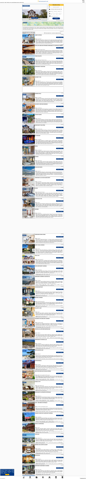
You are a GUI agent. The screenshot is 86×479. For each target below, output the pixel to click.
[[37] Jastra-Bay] (28, 438)
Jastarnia (24, 35)
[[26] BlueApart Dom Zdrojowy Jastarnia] (28, 323)
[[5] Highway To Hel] (28, 81)
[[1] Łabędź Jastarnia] (28, 39)
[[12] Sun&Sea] (28, 161)
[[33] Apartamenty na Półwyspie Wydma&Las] (28, 396)
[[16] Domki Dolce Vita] (28, 203)
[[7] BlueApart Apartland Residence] (28, 108)
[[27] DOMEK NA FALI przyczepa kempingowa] (28, 333)
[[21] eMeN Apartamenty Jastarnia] (28, 270)
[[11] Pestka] (28, 150)
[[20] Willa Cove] (28, 260)
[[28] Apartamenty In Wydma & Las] (28, 344)
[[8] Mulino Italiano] (28, 119)
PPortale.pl (4, 478)
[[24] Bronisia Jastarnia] (28, 302)
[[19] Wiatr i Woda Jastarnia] (28, 249)
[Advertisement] (43, 226)
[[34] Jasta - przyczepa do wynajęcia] (28, 407)
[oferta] (25, 85)
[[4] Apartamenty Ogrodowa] (28, 71)
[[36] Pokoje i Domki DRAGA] (28, 428)
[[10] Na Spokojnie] (28, 140)
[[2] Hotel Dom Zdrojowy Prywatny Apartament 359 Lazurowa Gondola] (28, 50)
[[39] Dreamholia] (28, 459)
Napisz (85, 478)
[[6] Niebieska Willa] (28, 98)
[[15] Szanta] (28, 192)
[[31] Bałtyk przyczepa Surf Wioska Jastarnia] (28, 375)
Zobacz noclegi (60, 37)
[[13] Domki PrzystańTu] (28, 171)
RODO (4, 473)
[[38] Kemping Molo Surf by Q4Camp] (28, 449)
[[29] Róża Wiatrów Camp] (28, 354)
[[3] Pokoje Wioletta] (28, 60)
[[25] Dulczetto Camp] (28, 312)
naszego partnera (48, 274)
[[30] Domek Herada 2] (28, 365)
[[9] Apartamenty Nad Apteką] (28, 129)
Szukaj (56, 18)
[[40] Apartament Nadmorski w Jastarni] (28, 470)
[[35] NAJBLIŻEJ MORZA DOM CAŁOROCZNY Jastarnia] (28, 417)
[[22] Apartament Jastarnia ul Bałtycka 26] (28, 281)
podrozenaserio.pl (43, 1)
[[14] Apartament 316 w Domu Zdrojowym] (28, 182)
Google (13, 469)
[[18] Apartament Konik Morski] (28, 239)
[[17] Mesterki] (28, 213)
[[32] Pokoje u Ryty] (28, 386)
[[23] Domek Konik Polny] (28, 291)
